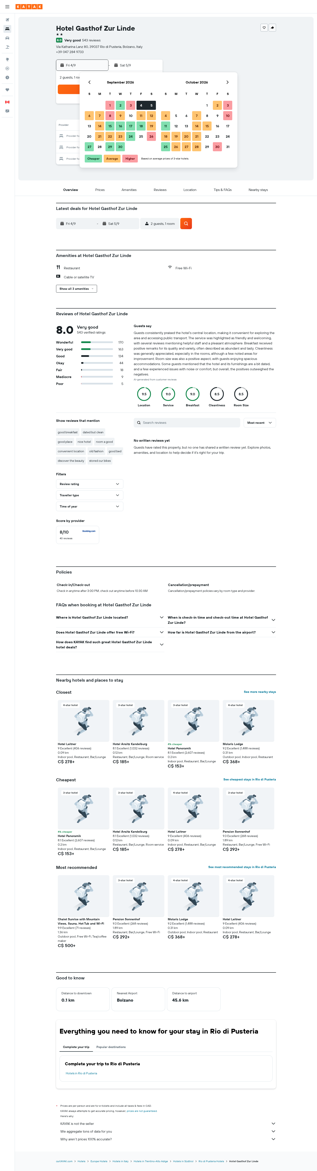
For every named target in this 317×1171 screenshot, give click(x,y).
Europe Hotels (99, 1161)
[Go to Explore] (7, 59)
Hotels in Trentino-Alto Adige (151, 1161)
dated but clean (93, 432)
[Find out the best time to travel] (7, 77)
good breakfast (68, 432)
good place (65, 442)
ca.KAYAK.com (64, 1161)
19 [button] (151, 126)
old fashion (96, 451)
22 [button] (110, 136)
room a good (104, 442)
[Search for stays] (7, 29)
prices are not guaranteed (142, 1111)
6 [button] (89, 115)
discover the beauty (71, 461)
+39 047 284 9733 (70, 52)
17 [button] (130, 126)
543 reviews (91, 40)
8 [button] (110, 115)
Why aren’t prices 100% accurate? (86, 1139)
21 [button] (99, 136)
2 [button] (120, 105)
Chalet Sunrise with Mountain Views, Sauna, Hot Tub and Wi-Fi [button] (81, 921)
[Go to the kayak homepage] (29, 6)
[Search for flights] (7, 20)
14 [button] (99, 126)
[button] (7, 6)
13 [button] (89, 126)
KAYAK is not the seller (77, 1123)
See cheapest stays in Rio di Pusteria (249, 779)
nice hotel (84, 442)
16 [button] (120, 126)
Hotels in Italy (121, 1161)
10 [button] (131, 115)
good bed (115, 451)
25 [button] (141, 136)
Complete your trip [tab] (76, 1047)
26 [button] (151, 136)
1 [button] (110, 105)
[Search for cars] (7, 38)
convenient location (71, 451)
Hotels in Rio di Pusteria (81, 1073)
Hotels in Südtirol (183, 1161)
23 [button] (120, 136)
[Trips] (7, 89)
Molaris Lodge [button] (233, 744)
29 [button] (110, 147)
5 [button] (151, 105)
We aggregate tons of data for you (86, 1131)
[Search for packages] (7, 47)
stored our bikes (100, 461)
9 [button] (120, 115)
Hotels (81, 1161)
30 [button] (120, 147)
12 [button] (151, 115)
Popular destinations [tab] (111, 1047)
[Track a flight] (7, 68)
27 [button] (89, 147)
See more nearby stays (260, 692)
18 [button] (141, 126)
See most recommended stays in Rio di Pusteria (242, 867)
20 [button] (89, 136)
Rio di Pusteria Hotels (211, 1161)
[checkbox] (77, 535)
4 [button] (141, 105)
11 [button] (141, 115)
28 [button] (100, 147)
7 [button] (99, 115)
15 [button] (110, 126)
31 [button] (227, 147)
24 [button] (131, 136)
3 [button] (131, 105)
